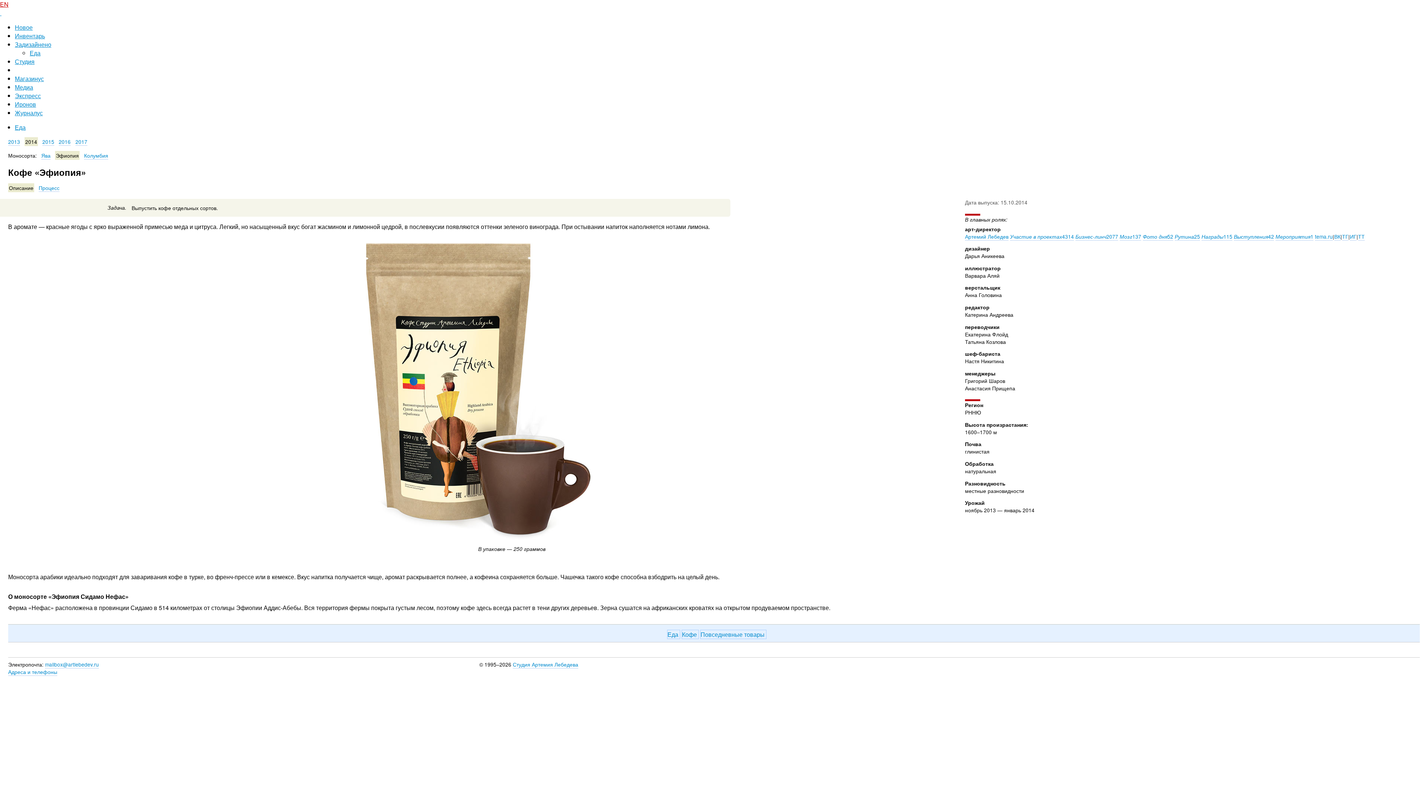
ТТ (1361, 236)
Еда (35, 53)
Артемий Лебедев (987, 236)
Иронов (25, 104)
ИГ (1353, 236)
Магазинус (29, 78)
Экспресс (28, 95)
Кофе (690, 634)
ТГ (1345, 236)
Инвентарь (30, 36)
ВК (1337, 236)
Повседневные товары (733, 634)
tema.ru (1324, 236)
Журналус (29, 113)
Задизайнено (33, 44)
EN (4, 4)
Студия (25, 61)
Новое (24, 27)
